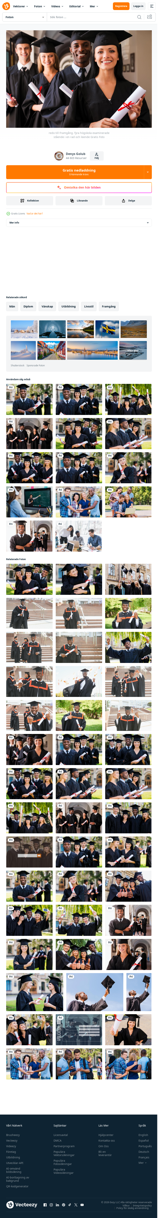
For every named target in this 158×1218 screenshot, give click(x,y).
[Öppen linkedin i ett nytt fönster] (57, 1202)
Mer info (14, 220)
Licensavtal (60, 1133)
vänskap (47, 304)
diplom (28, 304)
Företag (11, 1150)
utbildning (68, 304)
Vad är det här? (35, 213)
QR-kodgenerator (17, 1184)
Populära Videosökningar (63, 1169)
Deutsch (141, 1150)
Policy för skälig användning (129, 1206)
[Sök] (139, 17)
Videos (55, 6)
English (140, 1133)
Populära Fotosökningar (62, 1160)
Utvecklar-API (14, 1161)
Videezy (11, 1144)
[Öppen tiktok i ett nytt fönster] (69, 1202)
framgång (109, 304)
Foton (38, 6)
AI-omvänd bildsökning (13, 1168)
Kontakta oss (105, 1138)
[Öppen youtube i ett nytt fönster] (82, 1202)
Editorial (75, 6)
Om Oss (102, 1144)
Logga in (138, 6)
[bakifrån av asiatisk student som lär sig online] (29, 499)
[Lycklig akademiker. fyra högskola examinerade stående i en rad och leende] (128, 747)
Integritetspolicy (139, 1203)
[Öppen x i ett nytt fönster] (75, 1202)
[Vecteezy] (6, 6)
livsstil (88, 304)
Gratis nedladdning (79, 172)
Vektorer (19, 6)
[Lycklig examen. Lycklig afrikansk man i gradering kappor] (29, 611)
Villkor (123, 1203)
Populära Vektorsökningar (63, 1151)
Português (142, 1144)
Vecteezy (11, 1138)
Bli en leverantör (103, 1151)
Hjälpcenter (104, 1133)
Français (141, 1155)
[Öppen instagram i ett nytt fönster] (51, 1202)
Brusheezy (13, 1133)
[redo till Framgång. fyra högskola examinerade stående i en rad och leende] (29, 747)
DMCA (57, 1138)
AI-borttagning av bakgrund (17, 1177)
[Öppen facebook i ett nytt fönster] (45, 1202)
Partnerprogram (63, 1144)
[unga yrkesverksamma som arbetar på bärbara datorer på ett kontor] (78, 534)
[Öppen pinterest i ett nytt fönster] (63, 1202)
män (12, 304)
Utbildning (13, 1155)
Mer (92, 6)
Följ (97, 158)
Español (141, 1138)
